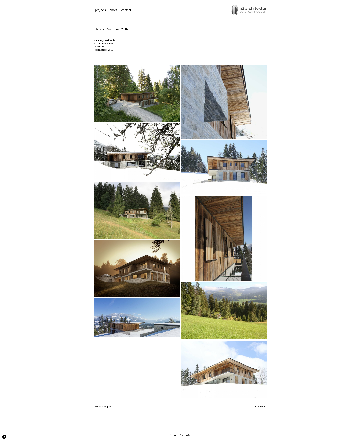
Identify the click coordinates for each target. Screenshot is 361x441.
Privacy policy (185, 435)
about (113, 10)
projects (100, 10)
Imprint (173, 435)
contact (126, 10)
